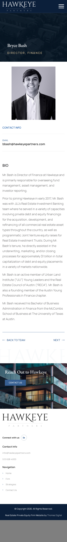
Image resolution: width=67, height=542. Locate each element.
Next (57, 340)
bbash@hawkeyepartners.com (23, 144)
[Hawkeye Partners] (25, 420)
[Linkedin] (24, 438)
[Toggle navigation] (61, 6)
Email (5, 140)
